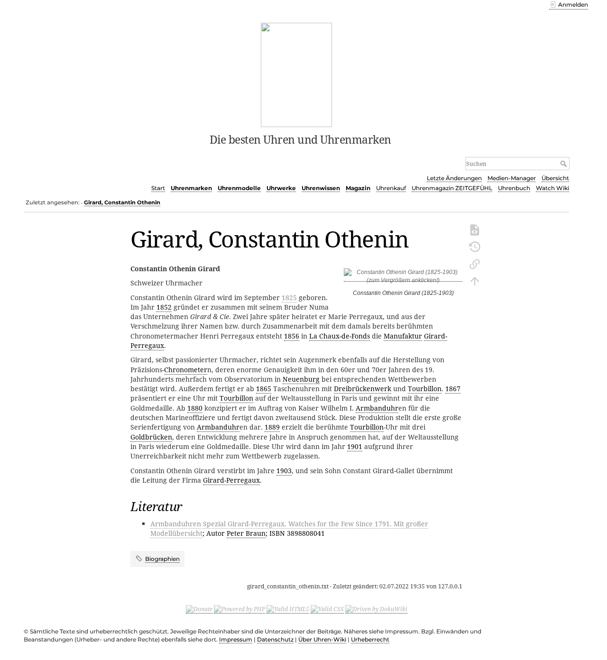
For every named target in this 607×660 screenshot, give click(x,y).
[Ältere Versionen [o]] (475, 246)
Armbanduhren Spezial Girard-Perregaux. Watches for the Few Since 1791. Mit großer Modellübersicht (289, 528)
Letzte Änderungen (454, 178)
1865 (263, 388)
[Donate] (199, 609)
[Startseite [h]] (296, 74)
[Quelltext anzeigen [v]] (475, 229)
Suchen (564, 163)
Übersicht (555, 178)
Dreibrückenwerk (362, 388)
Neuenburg (301, 379)
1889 (272, 426)
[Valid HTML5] (288, 609)
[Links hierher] (475, 263)
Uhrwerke (281, 188)
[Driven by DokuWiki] (376, 609)
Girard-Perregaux (231, 480)
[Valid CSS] (327, 609)
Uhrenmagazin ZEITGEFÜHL (452, 188)
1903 (284, 470)
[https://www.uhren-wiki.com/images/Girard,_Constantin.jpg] (403, 278)
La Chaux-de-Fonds (339, 335)
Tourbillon (424, 388)
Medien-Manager (511, 178)
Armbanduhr (377, 407)
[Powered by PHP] (239, 609)
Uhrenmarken (191, 188)
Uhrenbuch (514, 188)
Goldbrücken (151, 436)
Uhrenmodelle (239, 188)
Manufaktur (403, 335)
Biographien (162, 558)
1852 (164, 307)
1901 (354, 446)
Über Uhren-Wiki (322, 639)
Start (158, 188)
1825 (289, 297)
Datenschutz (275, 639)
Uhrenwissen (321, 188)
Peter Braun (246, 533)
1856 (291, 335)
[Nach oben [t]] (475, 280)
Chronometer (185, 369)
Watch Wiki (552, 188)
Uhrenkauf (391, 188)
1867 (452, 388)
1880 (194, 407)
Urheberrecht (370, 639)
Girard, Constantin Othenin (122, 202)
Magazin (358, 188)
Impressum (235, 639)
